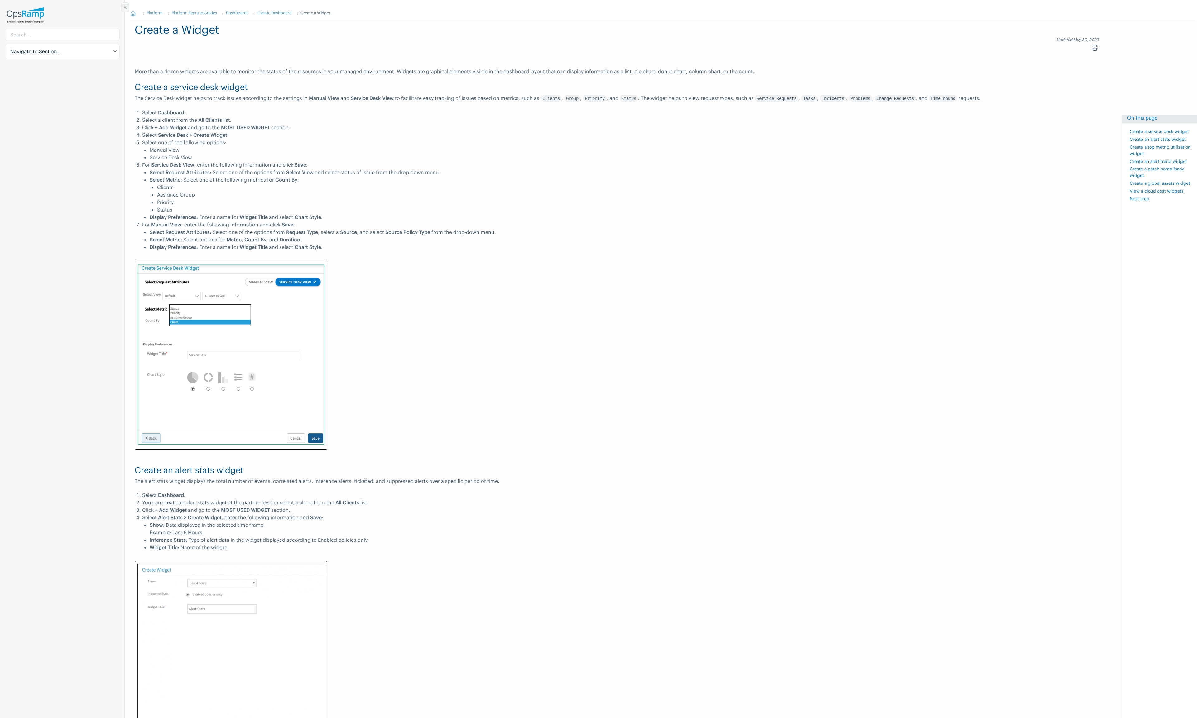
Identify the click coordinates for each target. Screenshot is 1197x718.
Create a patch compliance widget (1157, 173)
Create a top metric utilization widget (1160, 151)
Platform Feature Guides (194, 12)
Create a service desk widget (1159, 132)
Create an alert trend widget (1158, 161)
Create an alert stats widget (1158, 139)
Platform (155, 12)
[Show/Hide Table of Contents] (125, 7)
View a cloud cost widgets (1157, 191)
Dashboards (237, 12)
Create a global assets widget (1160, 183)
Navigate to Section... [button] (36, 51)
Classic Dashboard (274, 12)
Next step (1139, 199)
